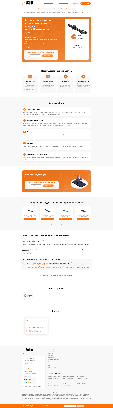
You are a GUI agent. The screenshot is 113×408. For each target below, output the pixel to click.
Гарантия (50, 68)
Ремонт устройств (48, 8)
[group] (27, 296)
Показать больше (56, 224)
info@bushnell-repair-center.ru (32, 363)
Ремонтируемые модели (54, 359)
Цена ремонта (57, 8)
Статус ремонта (76, 3)
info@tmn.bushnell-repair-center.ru (35, 327)
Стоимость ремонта (52, 349)
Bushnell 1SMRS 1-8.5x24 (54, 376)
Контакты (68, 8)
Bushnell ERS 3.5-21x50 (82, 376)
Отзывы (73, 8)
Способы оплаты (52, 367)
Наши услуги (51, 361)
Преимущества (26, 68)
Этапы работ (35, 68)
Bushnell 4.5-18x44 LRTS (54, 385)
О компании (40, 8)
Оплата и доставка (52, 351)
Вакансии (63, 8)
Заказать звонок (86, 3)
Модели (43, 68)
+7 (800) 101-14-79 (63, 3)
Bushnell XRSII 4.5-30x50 (68, 376)
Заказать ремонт (30, 218)
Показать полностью (27, 253)
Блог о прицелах (66, 385)
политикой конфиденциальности (49, 58)
